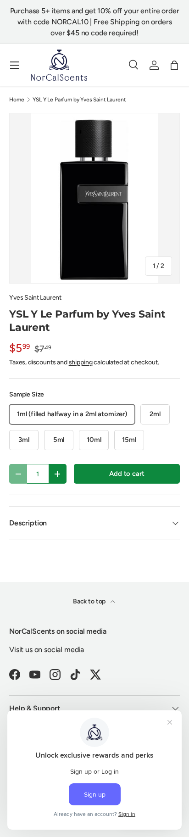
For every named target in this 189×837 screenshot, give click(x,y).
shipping (81, 362)
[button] (174, 65)
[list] (94, 198)
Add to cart (126, 473)
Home (16, 99)
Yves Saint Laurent (35, 297)
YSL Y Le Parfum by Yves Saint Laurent (79, 99)
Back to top (90, 601)
